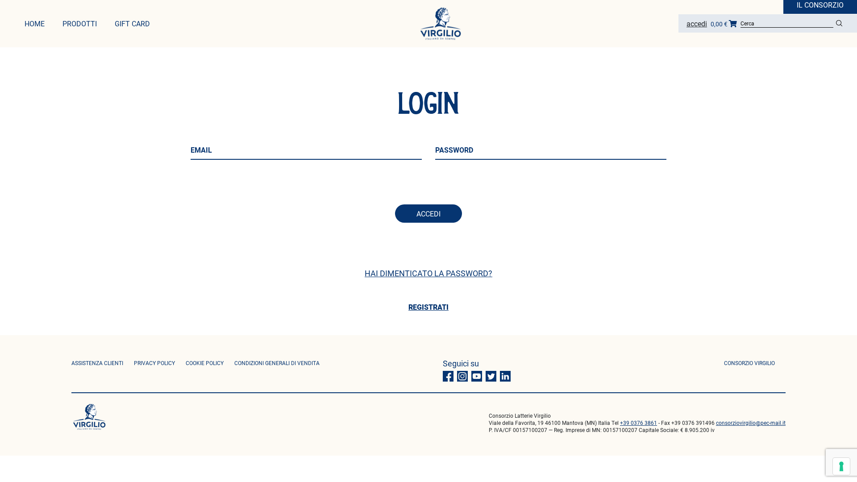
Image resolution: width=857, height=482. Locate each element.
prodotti (79, 23)
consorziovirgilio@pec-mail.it (751, 422)
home (35, 23)
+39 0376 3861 (638, 422)
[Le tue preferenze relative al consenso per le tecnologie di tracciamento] (841, 466)
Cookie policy (205, 362)
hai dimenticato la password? (428, 273)
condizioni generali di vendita (277, 362)
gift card (132, 23)
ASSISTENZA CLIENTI (97, 362)
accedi (428, 213)
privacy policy (154, 362)
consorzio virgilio (749, 362)
